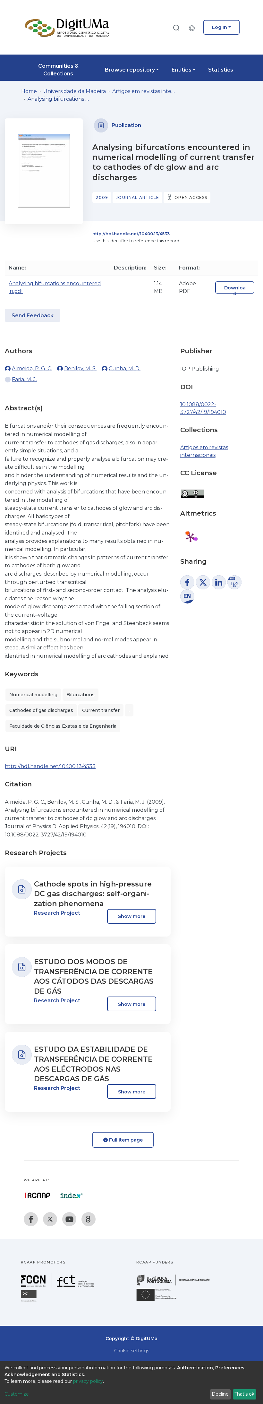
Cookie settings (131, 1351)
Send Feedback (33, 315)
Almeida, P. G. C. (32, 368)
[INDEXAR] (71, 1195)
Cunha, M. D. (124, 368)
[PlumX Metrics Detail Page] (190, 537)
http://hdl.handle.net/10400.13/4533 (131, 233)
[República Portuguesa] (176, 1285)
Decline (220, 1394)
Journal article (137, 197)
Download (235, 290)
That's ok (244, 1394)
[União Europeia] (160, 1300)
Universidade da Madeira (74, 91)
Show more (131, 916)
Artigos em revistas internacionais (144, 91)
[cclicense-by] (192, 490)
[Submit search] (176, 27)
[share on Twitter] (203, 582)
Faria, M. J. (24, 379)
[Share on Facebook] (187, 582)
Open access (190, 197)
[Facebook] (31, 1219)
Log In (219, 27)
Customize (16, 1394)
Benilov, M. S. (80, 368)
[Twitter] (50, 1219)
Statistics (220, 70)
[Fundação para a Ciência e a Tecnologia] (58, 1286)
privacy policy (88, 1381)
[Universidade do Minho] (29, 1301)
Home (29, 91)
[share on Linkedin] (219, 582)
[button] (193, 27)
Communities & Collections (58, 70)
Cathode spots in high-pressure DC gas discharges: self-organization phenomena (93, 894)
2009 (102, 197)
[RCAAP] (88, 1219)
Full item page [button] (125, 1140)
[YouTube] (69, 1219)
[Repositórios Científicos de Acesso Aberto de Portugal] (37, 1195)
